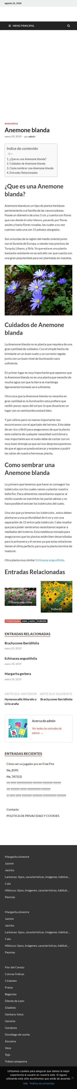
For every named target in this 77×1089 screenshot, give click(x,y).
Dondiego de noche (17, 1034)
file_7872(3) (14, 776)
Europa (42, 621)
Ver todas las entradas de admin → (46, 730)
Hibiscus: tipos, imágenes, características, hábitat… (37, 890)
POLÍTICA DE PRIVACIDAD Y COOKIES (33, 815)
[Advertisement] (38, 76)
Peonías (10, 897)
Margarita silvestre (17, 856)
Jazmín (9, 863)
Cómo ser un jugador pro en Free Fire (30, 764)
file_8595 (12, 770)
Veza (8, 1048)
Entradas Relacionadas (24, 172)
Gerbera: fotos (14, 1014)
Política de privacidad (42, 1083)
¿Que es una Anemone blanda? (28, 159)
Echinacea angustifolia (50, 560)
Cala (8, 883)
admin (31, 136)
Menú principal (23, 25)
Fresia (9, 987)
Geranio (10, 1021)
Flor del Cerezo (14, 967)
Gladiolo (10, 1007)
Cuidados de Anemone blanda (27, 163)
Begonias (11, 994)
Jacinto (9, 870)
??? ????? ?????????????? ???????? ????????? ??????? (34, 783)
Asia (24, 621)
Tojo (7, 1054)
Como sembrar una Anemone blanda (31, 168)
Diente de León (14, 1001)
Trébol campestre (16, 1061)
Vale (25, 1083)
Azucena (10, 1041)
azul (32, 621)
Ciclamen (11, 980)
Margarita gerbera (18, 674)
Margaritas (11, 123)
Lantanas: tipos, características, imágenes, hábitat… (37, 877)
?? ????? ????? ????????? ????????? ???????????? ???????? (36, 795)
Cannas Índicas (14, 974)
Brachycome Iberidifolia (22, 643)
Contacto (13, 809)
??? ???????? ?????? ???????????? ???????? (28, 789)
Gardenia (11, 1027)
